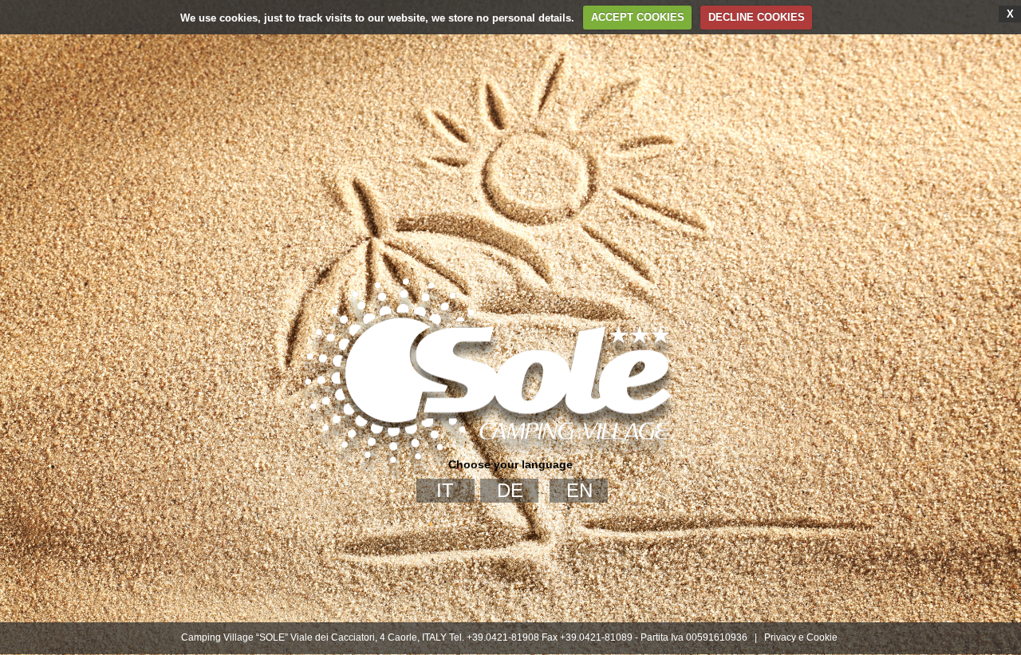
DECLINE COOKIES (756, 17)
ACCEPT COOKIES (637, 17)
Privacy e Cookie (801, 637)
